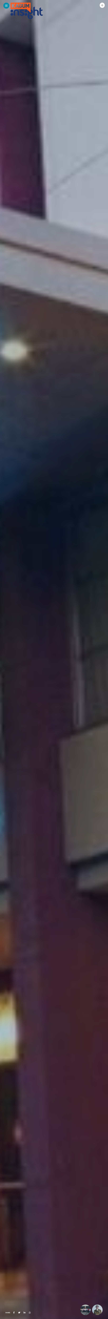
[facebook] (14, 1312)
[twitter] (19, 1312)
